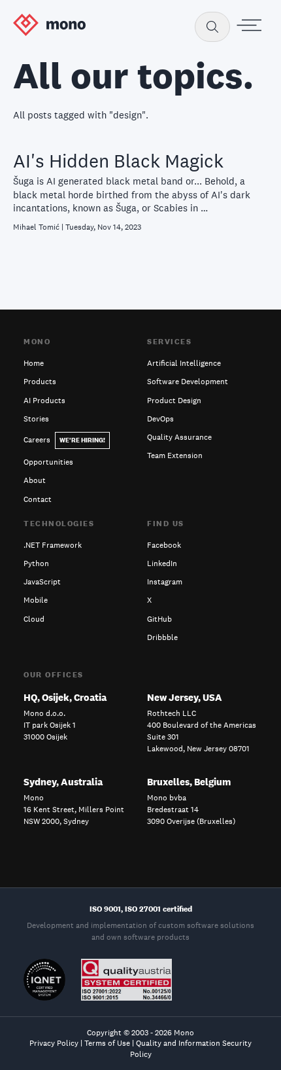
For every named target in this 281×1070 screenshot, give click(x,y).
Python (36, 563)
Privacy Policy (53, 1043)
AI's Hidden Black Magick (118, 161)
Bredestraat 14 (173, 809)
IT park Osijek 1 (50, 725)
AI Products (44, 400)
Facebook (164, 545)
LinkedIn (162, 563)
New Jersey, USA (184, 697)
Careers (64, 440)
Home (34, 363)
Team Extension (175, 455)
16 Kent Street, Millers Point (74, 809)
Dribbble (162, 637)
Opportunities (48, 462)
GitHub (159, 619)
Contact (38, 499)
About (35, 480)
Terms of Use (107, 1043)
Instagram (164, 582)
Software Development (187, 381)
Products (40, 381)
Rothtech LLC (171, 713)
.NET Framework (53, 545)
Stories (36, 419)
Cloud (34, 619)
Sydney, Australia (63, 782)
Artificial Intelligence (184, 363)
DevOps (160, 419)
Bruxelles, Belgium (189, 782)
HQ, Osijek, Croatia (65, 697)
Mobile (36, 600)
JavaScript (42, 582)
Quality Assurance (179, 437)
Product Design (174, 400)
